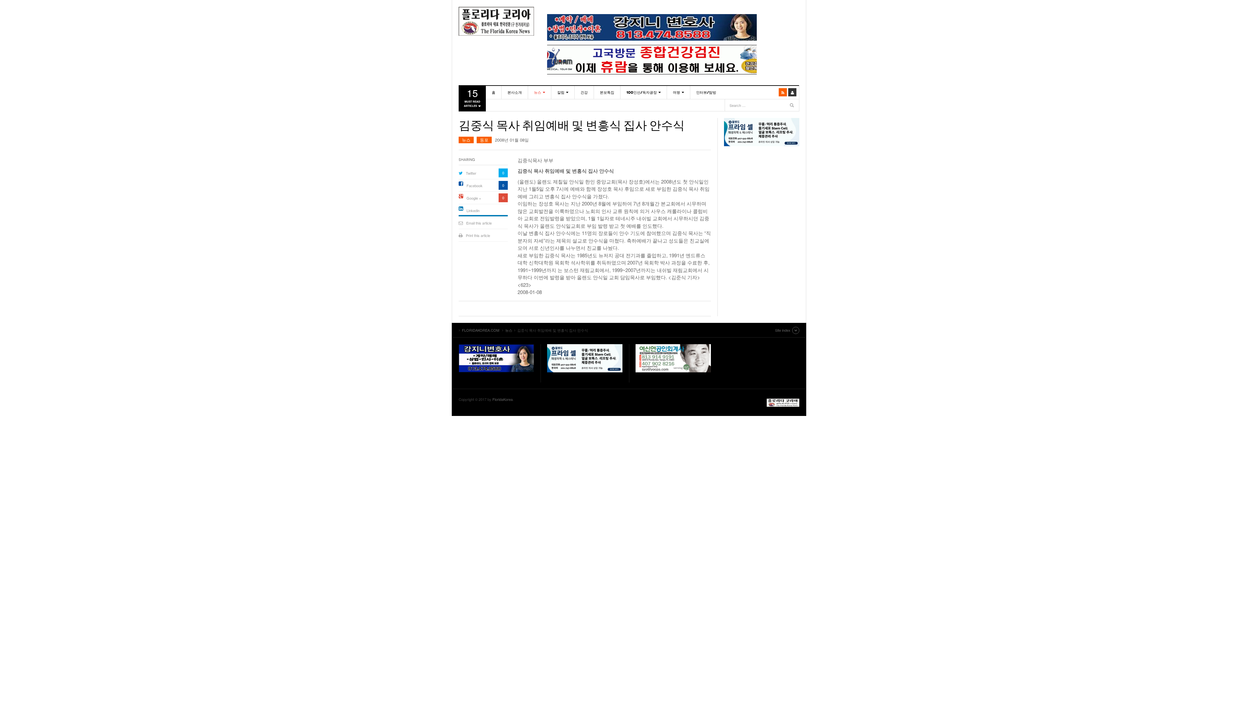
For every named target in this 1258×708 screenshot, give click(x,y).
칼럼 (560, 92)
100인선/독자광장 (641, 92)
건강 (584, 92)
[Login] (792, 92)
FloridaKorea (502, 399)
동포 (484, 140)
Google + (474, 198)
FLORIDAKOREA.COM (496, 21)
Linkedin (473, 210)
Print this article (478, 235)
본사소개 (514, 92)
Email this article (479, 223)
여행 (676, 92)
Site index (783, 330)
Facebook (475, 185)
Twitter (471, 173)
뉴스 (537, 92)
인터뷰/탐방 (706, 92)
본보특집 (607, 92)
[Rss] (783, 92)
